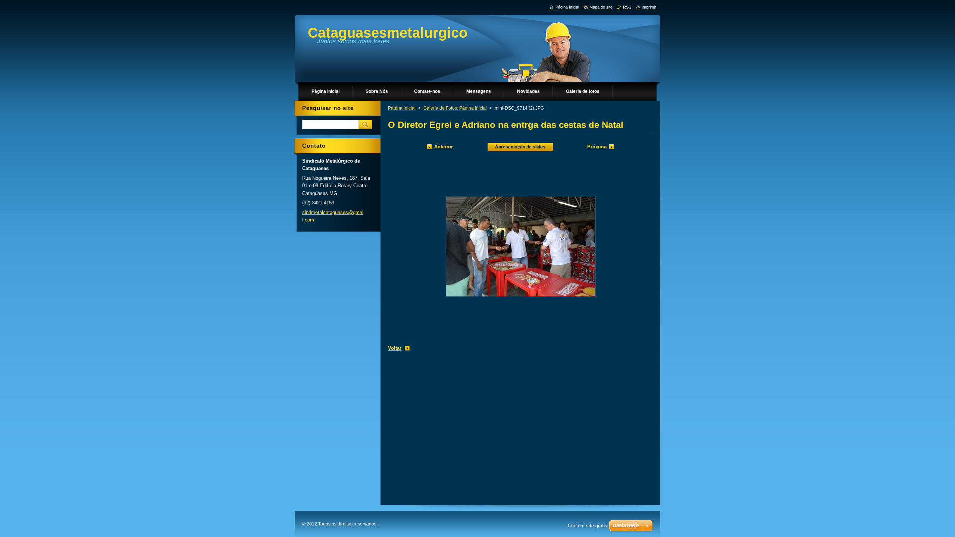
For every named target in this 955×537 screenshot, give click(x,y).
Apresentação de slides (520, 147)
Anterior (443, 147)
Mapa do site (601, 7)
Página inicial (402, 108)
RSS (627, 7)
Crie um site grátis (587, 525)
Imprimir (649, 7)
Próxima (597, 147)
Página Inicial (567, 7)
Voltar (394, 348)
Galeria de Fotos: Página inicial (455, 108)
